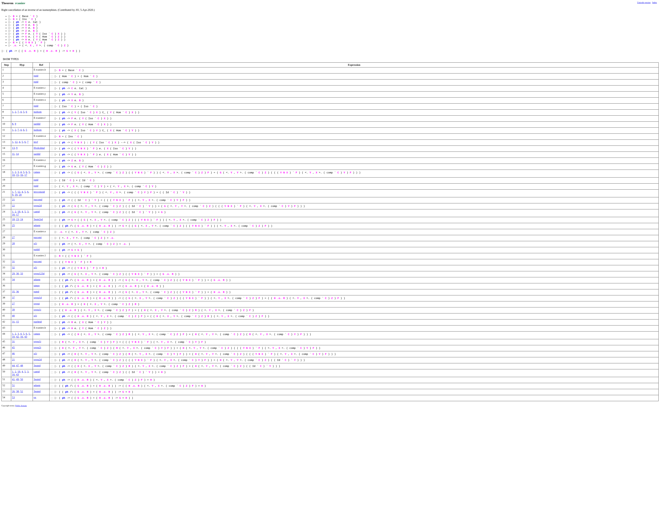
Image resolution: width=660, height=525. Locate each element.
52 (21, 391)
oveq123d (39, 273)
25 (13, 225)
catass (37, 172)
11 (13, 154)
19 (16, 194)
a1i (35, 243)
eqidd (37, 249)
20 (20, 194)
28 (13, 243)
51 (13, 385)
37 (13, 297)
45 (13, 347)
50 (21, 379)
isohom (38, 111)
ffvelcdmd (39, 148)
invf (36, 142)
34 (13, 279)
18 (13, 219)
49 (17, 379)
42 (17, 336)
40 (13, 315)
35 (13, 291)
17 (25, 175)
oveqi (37, 303)
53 (13, 397)
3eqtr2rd (38, 219)
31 (13, 261)
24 (21, 219)
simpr (37, 285)
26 (13, 391)
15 (17, 175)
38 (17, 391)
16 (21, 175)
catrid (37, 211)
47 (17, 365)
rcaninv (20, 3)
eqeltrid (38, 321)
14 (17, 154)
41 (13, 379)
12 (16, 142)
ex (35, 397)
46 (13, 353)
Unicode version (644, 2)
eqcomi (38, 237)
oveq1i (37, 309)
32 (13, 267)
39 (13, 309)
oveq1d (38, 297)
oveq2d (38, 205)
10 (13, 175)
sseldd (37, 123)
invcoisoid (39, 191)
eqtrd (36, 291)
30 (17, 273)
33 (21, 273)
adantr (37, 225)
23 (17, 219)
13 (13, 148)
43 (25, 336)
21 (13, 199)
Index (654, 2)
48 (21, 365)
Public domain (21, 406)
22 (13, 205)
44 (13, 365)
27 (13, 237)
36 (17, 291)
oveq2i (37, 347)
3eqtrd (37, 365)
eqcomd (38, 199)
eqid (36, 75)
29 (13, 273)
